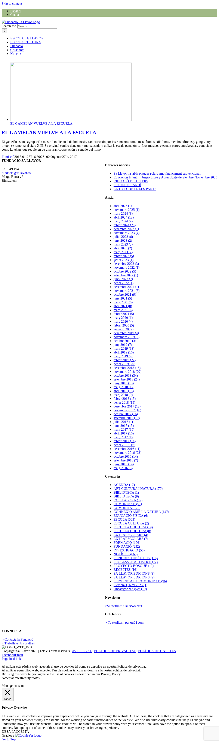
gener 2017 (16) (124, 445)
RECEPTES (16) (125, 569)
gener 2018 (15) (124, 402)
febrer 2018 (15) (125, 398)
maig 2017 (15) (124, 429)
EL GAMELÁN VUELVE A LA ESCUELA (41, 123)
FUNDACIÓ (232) (127, 546)
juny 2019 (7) (123, 344)
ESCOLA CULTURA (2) (131, 523)
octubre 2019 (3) (125, 341)
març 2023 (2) (123, 252)
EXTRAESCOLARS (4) (131, 535)
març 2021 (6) (123, 310)
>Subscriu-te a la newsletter (123, 606)
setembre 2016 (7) (126, 460)
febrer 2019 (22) (125, 360)
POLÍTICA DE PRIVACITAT (115, 651)
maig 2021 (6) (123, 302)
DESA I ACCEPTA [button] (15, 731)
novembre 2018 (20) (127, 371)
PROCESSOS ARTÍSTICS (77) (136, 562)
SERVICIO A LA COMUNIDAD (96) (140, 581)
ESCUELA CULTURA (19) (133, 527)
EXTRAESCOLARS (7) (131, 539)
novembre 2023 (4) (126, 233)
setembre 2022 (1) (126, 275)
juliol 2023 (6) (123, 236)
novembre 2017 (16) (127, 410)
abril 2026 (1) (123, 206)
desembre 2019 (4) (126, 333)
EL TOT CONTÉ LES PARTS (135, 189)
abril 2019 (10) (124, 352)
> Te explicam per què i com (124, 622)
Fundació (8, 157)
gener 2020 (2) (123, 329)
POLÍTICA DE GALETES (157, 651)
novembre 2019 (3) (126, 337)
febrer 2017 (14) (125, 441)
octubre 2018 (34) (126, 375)
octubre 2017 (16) (126, 414)
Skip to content (12, 3)
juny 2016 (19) (124, 464)
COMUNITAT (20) (127, 508)
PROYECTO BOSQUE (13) (134, 566)
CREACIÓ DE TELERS (131, 181)
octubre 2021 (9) (125, 294)
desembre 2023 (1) (126, 229)
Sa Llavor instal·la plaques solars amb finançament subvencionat (157, 173)
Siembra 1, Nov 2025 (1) (130, 585)
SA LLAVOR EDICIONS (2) (134, 577)
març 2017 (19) (124, 437)
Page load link (11, 659)
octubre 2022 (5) (125, 271)
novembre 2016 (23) (127, 452)
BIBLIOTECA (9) (126, 496)
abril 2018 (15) (124, 391)
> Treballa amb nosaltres (18, 643)
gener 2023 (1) (123, 260)
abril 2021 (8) (123, 306)
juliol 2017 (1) (123, 422)
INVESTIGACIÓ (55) (129, 550)
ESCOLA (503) (124, 519)
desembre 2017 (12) (127, 406)
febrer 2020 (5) (124, 325)
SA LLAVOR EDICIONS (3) (134, 573)
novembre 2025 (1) (126, 209)
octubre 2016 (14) (126, 456)
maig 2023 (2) (123, 244)
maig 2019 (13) (124, 348)
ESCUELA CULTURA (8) (132, 531)
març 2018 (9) (123, 395)
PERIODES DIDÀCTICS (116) (136, 558)
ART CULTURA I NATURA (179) (138, 488)
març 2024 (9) (123, 221)
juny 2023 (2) (123, 240)
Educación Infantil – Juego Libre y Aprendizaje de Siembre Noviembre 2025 (165, 177)
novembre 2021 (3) (126, 290)
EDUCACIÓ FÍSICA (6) (131, 515)
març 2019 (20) (124, 356)
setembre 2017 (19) (127, 418)
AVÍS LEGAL (82, 651)
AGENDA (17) (124, 485)
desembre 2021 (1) (126, 287)
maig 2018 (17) (124, 387)
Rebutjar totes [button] (30, 678)
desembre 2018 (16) (127, 368)
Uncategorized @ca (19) (130, 589)
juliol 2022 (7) (123, 279)
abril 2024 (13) (124, 217)
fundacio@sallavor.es (16, 173)
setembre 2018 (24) (127, 379)
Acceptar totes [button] (11, 678)
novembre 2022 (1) (126, 267)
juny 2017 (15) (124, 425)
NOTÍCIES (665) (126, 554)
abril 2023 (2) (123, 248)
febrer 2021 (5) (124, 314)
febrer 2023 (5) (124, 256)
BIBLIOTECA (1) (126, 492)
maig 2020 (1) (123, 317)
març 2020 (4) (123, 321)
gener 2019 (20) (124, 364)
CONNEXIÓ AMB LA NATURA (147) (141, 512)
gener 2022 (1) (123, 283)
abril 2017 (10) (124, 433)
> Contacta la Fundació (17, 639)
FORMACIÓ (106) (127, 542)
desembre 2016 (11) (127, 449)
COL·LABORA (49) (128, 500)
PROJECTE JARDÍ (127, 185)
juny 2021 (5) (123, 298)
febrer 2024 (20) (125, 225)
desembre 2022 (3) (126, 263)
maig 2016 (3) (123, 468)
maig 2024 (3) (123, 213)
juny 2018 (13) (124, 383)
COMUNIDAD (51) (128, 504)
